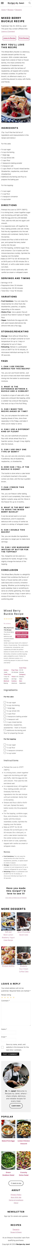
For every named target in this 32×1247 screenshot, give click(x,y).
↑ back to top (16, 1183)
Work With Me (16, 1197)
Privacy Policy (16, 1195)
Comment (5, 1001)
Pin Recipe (21, 637)
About (16, 1203)
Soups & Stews (16, 1232)
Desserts (18, 10)
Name (4, 1029)
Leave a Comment (8, 31)
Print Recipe (24, 38)
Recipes (10, 10)
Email (4, 1037)
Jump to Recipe (9, 38)
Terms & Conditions (16, 1200)
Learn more (16, 1106)
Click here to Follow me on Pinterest (16, 897)
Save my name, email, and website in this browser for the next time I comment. (17, 1047)
